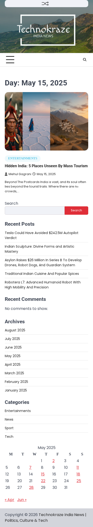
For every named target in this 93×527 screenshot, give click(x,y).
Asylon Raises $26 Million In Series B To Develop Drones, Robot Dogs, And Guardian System (43, 262)
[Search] (84, 59)
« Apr (9, 499)
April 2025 (13, 364)
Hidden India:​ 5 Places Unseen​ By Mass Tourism (46, 166)
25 (79, 481)
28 (31, 487)
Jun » (21, 499)
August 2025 (15, 330)
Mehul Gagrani (20, 174)
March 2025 (14, 373)
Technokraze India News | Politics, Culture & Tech (45, 517)
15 (43, 474)
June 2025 (13, 347)
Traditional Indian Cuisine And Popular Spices (42, 273)
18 (78, 474)
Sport (9, 428)
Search (11, 203)
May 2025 (13, 356)
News (9, 419)
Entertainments (22, 158)
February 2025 (16, 381)
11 (78, 467)
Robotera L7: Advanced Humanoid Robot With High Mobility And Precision (43, 285)
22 (43, 481)
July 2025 (12, 338)
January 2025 (16, 390)
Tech (9, 436)
